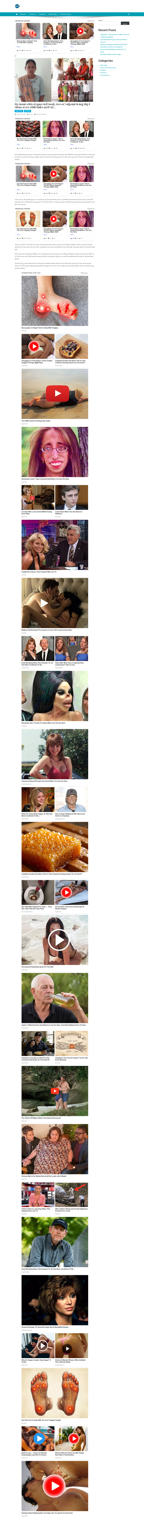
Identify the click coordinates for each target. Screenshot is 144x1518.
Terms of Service (65, 14)
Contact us (32, 14)
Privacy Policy (53, 14)
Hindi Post (103, 72)
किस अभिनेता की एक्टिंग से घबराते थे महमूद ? (110, 54)
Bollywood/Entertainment (108, 67)
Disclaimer (42, 14)
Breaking (27, 111)
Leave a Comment (41, 114)
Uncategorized (104, 75)
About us (23, 14)
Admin (31, 114)
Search (100, 20)
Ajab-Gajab (19, 111)
